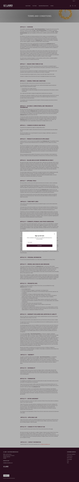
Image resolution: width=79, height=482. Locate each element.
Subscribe (39, 245)
